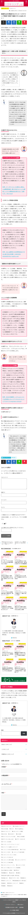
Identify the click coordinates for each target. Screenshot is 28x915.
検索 (2, 730)
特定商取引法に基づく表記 (11, 907)
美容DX (4, 883)
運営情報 (21, 907)
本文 (3, 793)
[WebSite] (14, 637)
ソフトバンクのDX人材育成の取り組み (11, 849)
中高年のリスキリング (7, 754)
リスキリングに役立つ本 (8, 857)
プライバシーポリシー (10, 904)
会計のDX (12, 872)
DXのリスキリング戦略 (18, 831)
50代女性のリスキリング (19, 826)
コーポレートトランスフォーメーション (11, 844)
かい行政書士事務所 (14, 910)
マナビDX (23, 849)
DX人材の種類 (21, 836)
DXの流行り (12, 834)
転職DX (14, 457)
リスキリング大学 (21, 865)
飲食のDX (11, 885)
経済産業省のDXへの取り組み (20, 880)
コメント (4, 477)
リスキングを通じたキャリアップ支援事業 (11, 867)
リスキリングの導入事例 (8, 862)
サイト (3, 507)
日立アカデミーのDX (14, 878)
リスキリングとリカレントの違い (10, 854)
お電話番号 (5, 775)
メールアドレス (6, 784)
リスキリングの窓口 (10, 913)
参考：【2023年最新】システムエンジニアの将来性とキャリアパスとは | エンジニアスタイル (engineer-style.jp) (13, 399)
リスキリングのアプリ (21, 859)
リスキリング (5, 749)
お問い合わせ (20, 904)
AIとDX (12, 828)
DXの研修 (19, 834)
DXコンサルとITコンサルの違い (9, 836)
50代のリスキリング (7, 826)
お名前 (4, 767)
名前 (3, 492)
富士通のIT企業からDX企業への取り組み (11, 875)
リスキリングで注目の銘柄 (18, 852)
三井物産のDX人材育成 (7, 870)
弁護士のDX (5, 878)
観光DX (22, 883)
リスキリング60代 (6, 852)
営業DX (18, 872)
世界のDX (17, 870)
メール (3, 500)
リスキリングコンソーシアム (9, 865)
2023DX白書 (5, 828)
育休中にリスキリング (13, 883)
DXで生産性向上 (20, 828)
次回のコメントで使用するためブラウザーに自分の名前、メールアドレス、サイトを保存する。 (14, 517)
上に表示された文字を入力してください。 (12, 527)
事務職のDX (5, 872)
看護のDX (24, 878)
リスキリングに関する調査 (8, 859)
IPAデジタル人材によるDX (8, 839)
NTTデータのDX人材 (20, 839)
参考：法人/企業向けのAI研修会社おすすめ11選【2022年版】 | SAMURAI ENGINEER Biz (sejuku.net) (13, 254)
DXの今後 (5, 834)
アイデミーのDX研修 (7, 841)
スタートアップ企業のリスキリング (10, 847)
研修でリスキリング (7, 880)
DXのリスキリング (5, 8)
